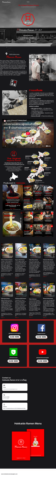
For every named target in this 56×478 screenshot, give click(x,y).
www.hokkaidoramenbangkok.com (9, 474)
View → (3, 277)
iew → (17, 317)
